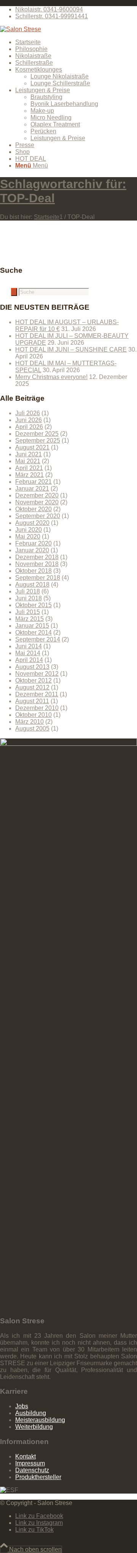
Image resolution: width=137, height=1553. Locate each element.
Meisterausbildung (40, 1420)
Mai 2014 (27, 653)
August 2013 (32, 667)
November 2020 (37, 502)
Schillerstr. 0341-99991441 (51, 16)
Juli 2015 (27, 612)
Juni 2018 (28, 598)
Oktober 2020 (33, 509)
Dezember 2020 (37, 495)
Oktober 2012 (33, 680)
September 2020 (37, 516)
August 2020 (32, 523)
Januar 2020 (32, 550)
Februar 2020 (33, 543)
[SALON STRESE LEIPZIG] (20, 29)
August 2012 (32, 687)
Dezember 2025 (37, 433)
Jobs (21, 1406)
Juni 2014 (28, 646)
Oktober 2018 (33, 571)
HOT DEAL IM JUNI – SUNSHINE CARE (71, 349)
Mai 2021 (27, 461)
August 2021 (32, 447)
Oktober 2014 (33, 632)
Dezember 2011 (36, 694)
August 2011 (32, 701)
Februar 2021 (33, 481)
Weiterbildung (34, 1426)
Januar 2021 (32, 488)
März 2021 (29, 475)
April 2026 (29, 427)
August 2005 (32, 728)
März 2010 (29, 721)
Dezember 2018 (37, 557)
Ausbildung (30, 1413)
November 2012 (37, 673)
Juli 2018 (27, 591)
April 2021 (29, 468)
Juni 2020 (28, 529)
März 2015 (29, 619)
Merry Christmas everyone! (51, 377)
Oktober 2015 (33, 605)
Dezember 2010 (37, 708)
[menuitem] (76, 9)
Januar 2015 (32, 625)
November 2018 (37, 564)
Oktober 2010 (33, 715)
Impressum (30, 1463)
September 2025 (37, 440)
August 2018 (32, 584)
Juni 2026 (28, 420)
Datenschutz (32, 1470)
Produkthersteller (38, 1477)
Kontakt (25, 1456)
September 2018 (37, 577)
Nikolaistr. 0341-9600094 (49, 9)
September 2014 (37, 639)
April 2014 (29, 660)
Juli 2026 (27, 413)
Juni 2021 (28, 454)
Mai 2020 (27, 536)
